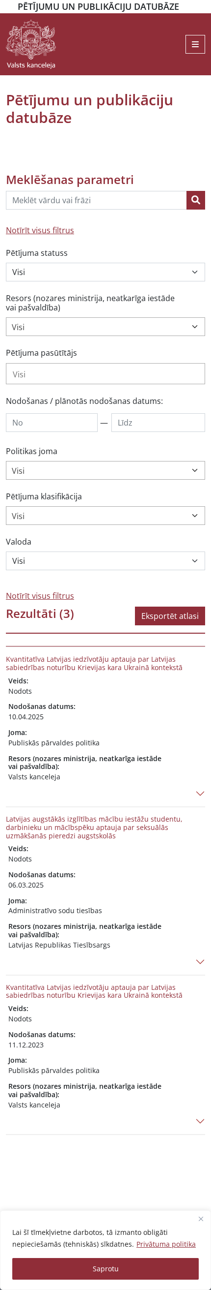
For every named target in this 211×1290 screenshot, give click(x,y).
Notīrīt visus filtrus (40, 230)
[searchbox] (105, 374)
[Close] (201, 1219)
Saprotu (106, 1268)
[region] (105, 1250)
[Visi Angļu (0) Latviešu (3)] (105, 561)
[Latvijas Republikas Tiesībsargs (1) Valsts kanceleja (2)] (105, 373)
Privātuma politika (166, 1244)
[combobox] (105, 326)
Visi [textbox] (18, 327)
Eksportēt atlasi (170, 616)
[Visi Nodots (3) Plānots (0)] (105, 272)
